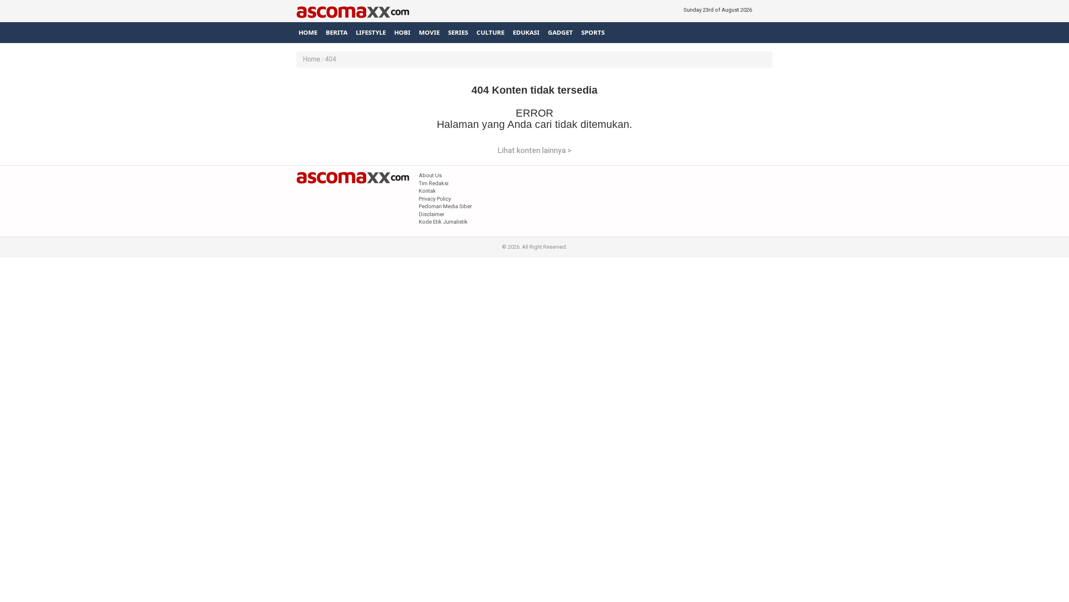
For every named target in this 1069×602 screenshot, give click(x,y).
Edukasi (526, 32)
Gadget (560, 32)
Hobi (402, 32)
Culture (490, 32)
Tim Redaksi (433, 183)
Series (458, 32)
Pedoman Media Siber (445, 206)
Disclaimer (431, 214)
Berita (336, 32)
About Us (430, 175)
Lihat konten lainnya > (534, 150)
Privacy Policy (435, 199)
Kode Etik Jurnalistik (443, 222)
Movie (429, 32)
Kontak (427, 191)
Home (308, 32)
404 (330, 59)
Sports (593, 32)
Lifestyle (371, 32)
